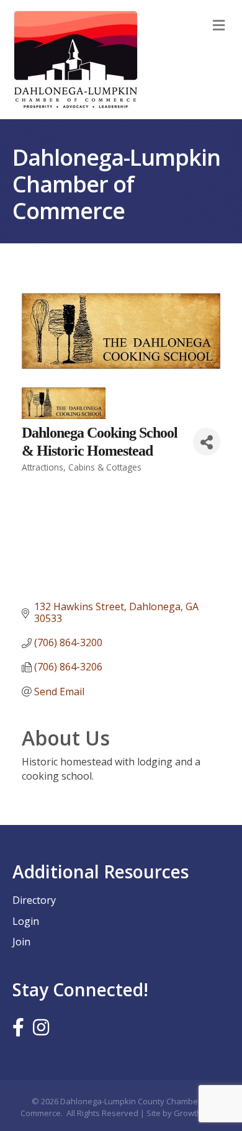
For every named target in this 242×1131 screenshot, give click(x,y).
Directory (34, 900)
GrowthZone (198, 1113)
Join (21, 942)
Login (25, 921)
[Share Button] (206, 442)
